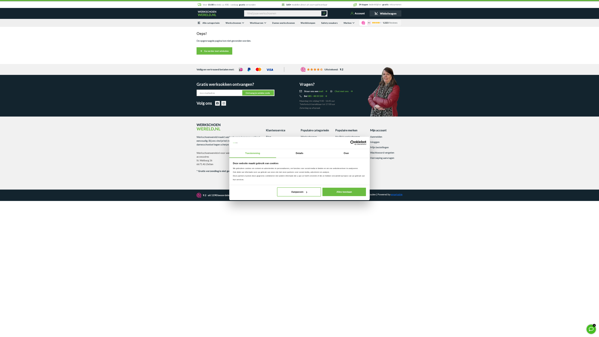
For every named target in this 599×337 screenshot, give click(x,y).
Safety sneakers (329, 23)
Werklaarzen (256, 23)
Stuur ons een (314, 91)
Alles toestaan (344, 191)
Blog (268, 136)
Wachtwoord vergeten (382, 152)
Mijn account (378, 130)
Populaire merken (346, 130)
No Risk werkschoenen (347, 136)
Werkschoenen (233, 23)
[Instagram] (223, 103)
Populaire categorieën (315, 130)
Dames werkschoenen (283, 23)
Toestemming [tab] (252, 153)
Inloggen (375, 141)
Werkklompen (308, 23)
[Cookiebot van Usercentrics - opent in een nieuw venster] (352, 143)
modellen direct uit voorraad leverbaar (306, 4)
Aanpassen (297, 191)
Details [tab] (299, 153)
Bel (314, 96)
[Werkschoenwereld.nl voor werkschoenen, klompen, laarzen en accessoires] (207, 13)
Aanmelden (376, 136)
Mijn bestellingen (379, 147)
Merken (348, 23)
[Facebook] (217, 103)
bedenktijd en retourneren (380, 4)
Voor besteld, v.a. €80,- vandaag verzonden (229, 4)
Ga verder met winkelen (216, 51)
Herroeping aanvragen (382, 157)
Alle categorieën (211, 23)
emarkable (396, 194)
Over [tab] (346, 153)
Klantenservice (275, 130)
